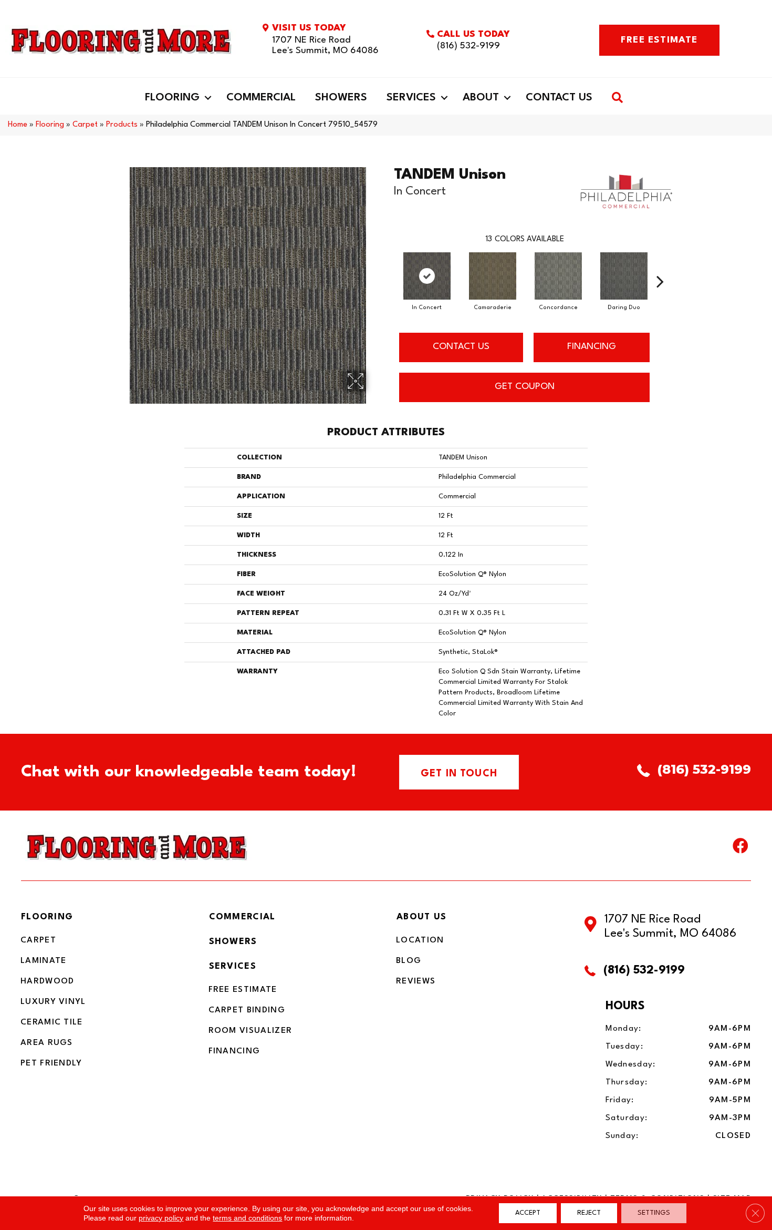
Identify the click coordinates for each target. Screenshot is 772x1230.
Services (411, 98)
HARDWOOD (47, 981)
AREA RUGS (46, 1043)
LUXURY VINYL (53, 1002)
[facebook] (740, 848)
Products (122, 125)
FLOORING (47, 917)
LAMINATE (43, 961)
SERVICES (232, 966)
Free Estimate (242, 990)
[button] (208, 97)
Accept (527, 1213)
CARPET (38, 940)
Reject (589, 1213)
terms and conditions (247, 1218)
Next (660, 265)
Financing (234, 1051)
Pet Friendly (51, 1063)
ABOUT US (421, 917)
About (481, 98)
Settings (654, 1213)
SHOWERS (233, 941)
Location (420, 940)
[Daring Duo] (624, 276)
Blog (408, 961)
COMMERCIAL (242, 917)
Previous (389, 265)
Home (17, 125)
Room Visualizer (250, 1031)
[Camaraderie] (492, 276)
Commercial (261, 98)
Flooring (172, 98)
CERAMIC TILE (51, 1022)
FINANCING (591, 346)
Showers (341, 98)
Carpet (85, 125)
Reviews (415, 981)
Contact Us (559, 98)
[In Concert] (427, 276)
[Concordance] (558, 276)
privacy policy (161, 1218)
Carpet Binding (246, 1010)
